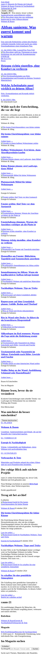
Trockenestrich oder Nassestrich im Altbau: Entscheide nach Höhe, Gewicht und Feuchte (20, 354)
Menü (11, 11)
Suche (4, 11)
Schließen (5, 646)
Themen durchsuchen (9, 420)
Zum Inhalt (5, 2)
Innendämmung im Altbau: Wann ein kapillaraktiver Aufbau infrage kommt (20, 273)
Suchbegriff (5, 649)
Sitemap (12, 632)
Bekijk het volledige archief (11, 597)
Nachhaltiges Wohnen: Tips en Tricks (19, 288)
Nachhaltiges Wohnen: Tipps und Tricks (20, 545)
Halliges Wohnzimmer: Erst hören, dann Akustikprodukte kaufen (21, 151)
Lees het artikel (8, 533)
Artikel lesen (7, 141)
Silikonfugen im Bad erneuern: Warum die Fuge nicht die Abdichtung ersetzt (20, 334)
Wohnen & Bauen (8, 6)
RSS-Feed (5, 632)
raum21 (16, 4)
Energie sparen (13, 15)
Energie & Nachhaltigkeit (24, 6)
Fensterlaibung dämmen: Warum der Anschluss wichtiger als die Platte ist (19, 223)
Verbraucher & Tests (8, 8)
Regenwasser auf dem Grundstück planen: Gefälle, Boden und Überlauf (19, 302)
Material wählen (25, 15)
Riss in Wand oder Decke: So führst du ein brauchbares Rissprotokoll (20, 318)
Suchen (35, 649)
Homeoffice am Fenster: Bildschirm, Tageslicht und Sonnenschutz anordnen (20, 257)
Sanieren (4, 15)
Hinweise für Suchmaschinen (26, 632)
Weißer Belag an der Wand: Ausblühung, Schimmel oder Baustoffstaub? (21, 371)
